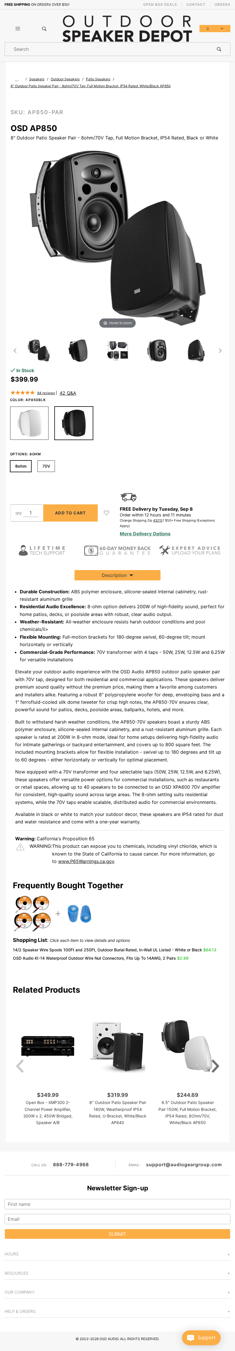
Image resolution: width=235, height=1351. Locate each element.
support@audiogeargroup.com (184, 1164)
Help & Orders (20, 1311)
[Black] (73, 423)
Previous (20, 1066)
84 (46, 393)
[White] (29, 423)
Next (215, 1066)
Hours (12, 1253)
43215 (157, 520)
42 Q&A (68, 393)
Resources (16, 1273)
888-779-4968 (71, 1164)
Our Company (19, 1292)
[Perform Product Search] (219, 49)
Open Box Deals (160, 4)
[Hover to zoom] (117, 237)
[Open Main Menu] (18, 28)
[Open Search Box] (44, 28)
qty (18, 512)
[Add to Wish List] (106, 513)
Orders (222, 4)
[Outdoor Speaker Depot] (127, 28)
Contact (195, 4)
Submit (117, 1234)
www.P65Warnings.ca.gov (86, 861)
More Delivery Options (145, 533)
